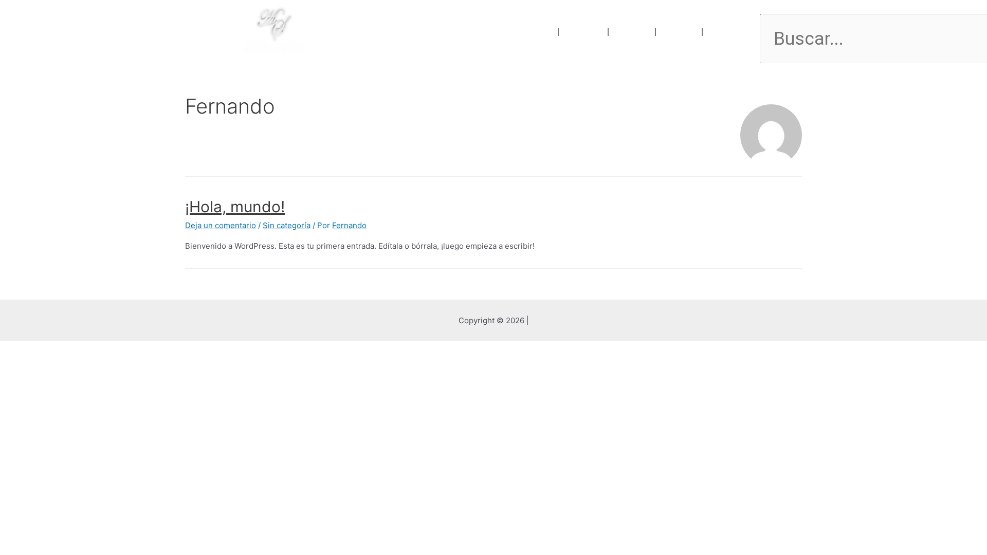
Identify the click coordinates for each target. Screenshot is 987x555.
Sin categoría (286, 225)
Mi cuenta (731, 31)
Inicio (537, 31)
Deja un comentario (220, 225)
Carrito (678, 31)
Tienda (632, 31)
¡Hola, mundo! (235, 206)
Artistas (583, 31)
